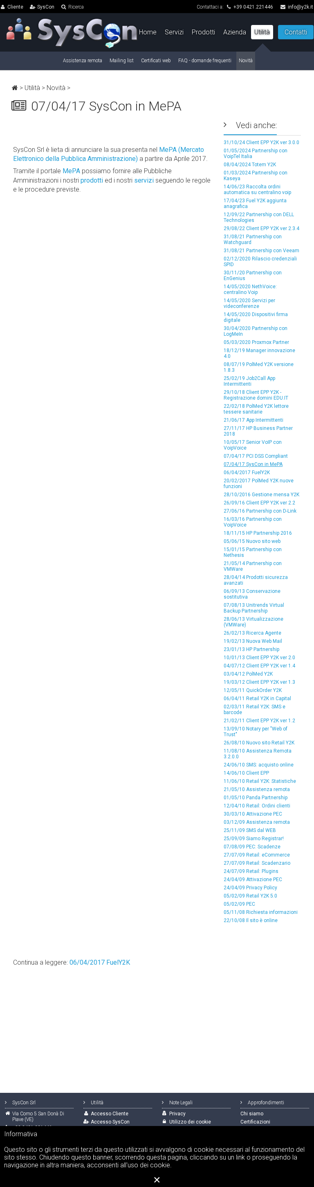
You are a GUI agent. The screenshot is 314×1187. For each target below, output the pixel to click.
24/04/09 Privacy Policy (250, 888)
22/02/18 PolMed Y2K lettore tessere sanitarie (256, 409)
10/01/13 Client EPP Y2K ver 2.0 (259, 657)
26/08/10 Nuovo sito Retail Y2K (259, 743)
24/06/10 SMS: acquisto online (259, 765)
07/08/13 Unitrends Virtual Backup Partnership (254, 608)
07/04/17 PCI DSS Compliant (256, 456)
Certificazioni (255, 1122)
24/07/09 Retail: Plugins (251, 871)
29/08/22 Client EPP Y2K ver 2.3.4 (261, 228)
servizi (144, 180)
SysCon (45, 7)
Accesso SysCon (110, 1122)
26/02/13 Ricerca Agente (252, 633)
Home (148, 32)
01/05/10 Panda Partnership (255, 797)
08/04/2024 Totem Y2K (250, 164)
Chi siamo (251, 1114)
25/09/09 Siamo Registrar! (254, 838)
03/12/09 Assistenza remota (257, 822)
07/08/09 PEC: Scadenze (252, 847)
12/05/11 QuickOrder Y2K (253, 690)
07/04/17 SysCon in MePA (253, 464)
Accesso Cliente (109, 1114)
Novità (56, 88)
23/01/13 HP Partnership (251, 649)
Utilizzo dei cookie (190, 1122)
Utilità (32, 88)
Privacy (177, 1114)
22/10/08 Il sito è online (251, 920)
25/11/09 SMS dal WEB (250, 830)
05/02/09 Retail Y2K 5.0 (250, 896)
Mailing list (122, 60)
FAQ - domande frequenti (204, 60)
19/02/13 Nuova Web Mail (253, 641)
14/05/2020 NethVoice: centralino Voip (250, 289)
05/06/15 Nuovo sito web (252, 541)
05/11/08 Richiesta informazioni (261, 912)
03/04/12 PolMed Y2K (248, 674)
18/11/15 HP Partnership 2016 (258, 533)
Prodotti (203, 32)
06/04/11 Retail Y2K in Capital (257, 698)
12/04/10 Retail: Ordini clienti (257, 806)
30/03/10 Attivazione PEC (253, 814)
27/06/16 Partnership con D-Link (260, 511)
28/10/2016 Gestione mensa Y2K (261, 494)
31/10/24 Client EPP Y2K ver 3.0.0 (261, 142)
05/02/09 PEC (239, 904)
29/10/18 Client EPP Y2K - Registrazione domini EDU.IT (256, 395)
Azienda (234, 32)
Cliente (15, 7)
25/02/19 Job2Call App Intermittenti (249, 381)
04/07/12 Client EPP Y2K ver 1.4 (259, 666)
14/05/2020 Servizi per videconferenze (249, 303)
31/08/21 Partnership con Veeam (261, 250)
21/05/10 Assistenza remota (257, 789)
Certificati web (156, 60)
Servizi (174, 32)
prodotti (92, 180)
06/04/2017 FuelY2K (247, 472)
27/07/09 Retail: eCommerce (257, 855)
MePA (71, 171)
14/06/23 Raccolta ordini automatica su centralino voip (257, 189)
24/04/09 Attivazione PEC (253, 879)
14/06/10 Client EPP (246, 773)
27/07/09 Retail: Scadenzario (257, 863)
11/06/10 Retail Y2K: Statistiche (260, 781)
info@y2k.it (300, 7)
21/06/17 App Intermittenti (253, 420)
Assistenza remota (82, 60)
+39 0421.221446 (253, 7)
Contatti (296, 32)
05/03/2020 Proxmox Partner (256, 342)
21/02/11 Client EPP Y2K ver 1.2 (259, 721)
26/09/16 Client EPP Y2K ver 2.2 (259, 503)
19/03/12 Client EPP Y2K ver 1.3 (259, 682)
